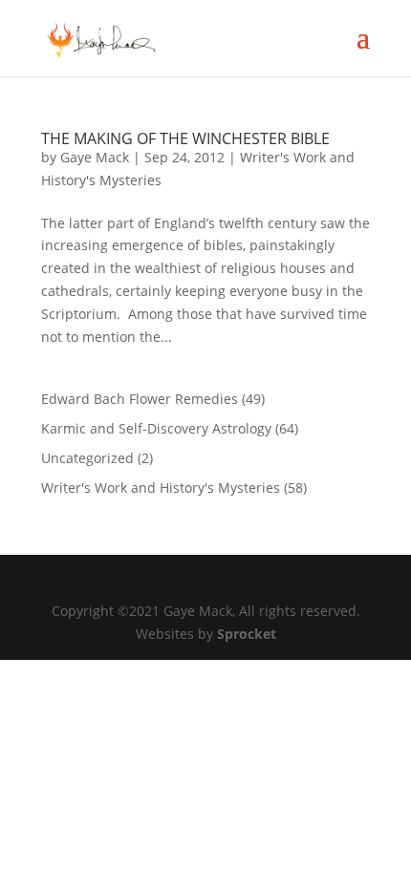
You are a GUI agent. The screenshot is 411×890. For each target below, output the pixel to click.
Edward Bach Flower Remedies (139, 399)
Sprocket (246, 634)
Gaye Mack (94, 157)
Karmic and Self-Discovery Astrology (156, 428)
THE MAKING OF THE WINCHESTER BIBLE (185, 138)
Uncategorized (87, 458)
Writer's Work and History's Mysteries (160, 487)
